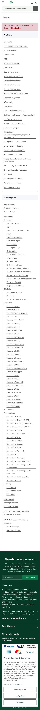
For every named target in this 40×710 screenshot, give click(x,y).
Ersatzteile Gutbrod (14, 330)
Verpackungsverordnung (13, 76)
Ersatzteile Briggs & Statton (17, 313)
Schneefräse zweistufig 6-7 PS (18, 461)
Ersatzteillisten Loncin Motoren (16, 93)
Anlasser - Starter (14, 224)
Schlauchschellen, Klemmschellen (20, 272)
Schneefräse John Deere (16, 434)
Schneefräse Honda (14, 430)
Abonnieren (30, 577)
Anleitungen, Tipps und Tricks (15, 166)
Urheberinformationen (12, 81)
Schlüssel (10, 296)
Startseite (8, 42)
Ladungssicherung (11, 506)
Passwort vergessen (12, 98)
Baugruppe (8, 220)
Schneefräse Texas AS (15, 451)
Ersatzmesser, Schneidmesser (18, 230)
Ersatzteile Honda (13, 334)
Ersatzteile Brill (12, 317)
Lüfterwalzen (12, 258)
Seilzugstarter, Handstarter (17, 275)
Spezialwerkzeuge (14, 530)
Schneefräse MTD (13, 437)
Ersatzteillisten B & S (12, 85)
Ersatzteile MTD (13, 365)
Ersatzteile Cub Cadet (15, 320)
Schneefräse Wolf (13, 454)
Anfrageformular (10, 50)
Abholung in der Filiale (12, 183)
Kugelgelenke (12, 244)
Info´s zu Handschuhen (13, 119)
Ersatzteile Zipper (13, 406)
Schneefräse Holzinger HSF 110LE (20, 423)
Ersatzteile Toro (13, 389)
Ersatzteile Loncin (13, 355)
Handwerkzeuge (13, 527)
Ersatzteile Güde (13, 327)
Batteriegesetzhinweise (13, 179)
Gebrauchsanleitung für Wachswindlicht (19, 115)
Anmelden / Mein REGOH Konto (16, 46)
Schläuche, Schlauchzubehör (18, 268)
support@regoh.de (27, 614)
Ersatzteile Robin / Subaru (17, 368)
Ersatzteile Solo (13, 375)
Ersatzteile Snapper (14, 372)
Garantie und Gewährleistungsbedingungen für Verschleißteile (17, 134)
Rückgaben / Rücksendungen (15, 142)
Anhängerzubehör (11, 503)
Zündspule (11, 494)
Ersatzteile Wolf (13, 396)
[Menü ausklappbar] (3, 1)
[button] (32, 3)
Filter (9, 234)
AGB (5, 59)
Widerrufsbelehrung (11, 63)
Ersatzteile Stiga (13, 379)
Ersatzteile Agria (13, 306)
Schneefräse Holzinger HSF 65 (18, 427)
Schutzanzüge (9, 211)
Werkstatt (8, 523)
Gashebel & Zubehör (14, 237)
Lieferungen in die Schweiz (14, 150)
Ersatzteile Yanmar (14, 399)
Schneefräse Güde (14, 480)
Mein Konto (8, 174)
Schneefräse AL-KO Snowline (18, 477)
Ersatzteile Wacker (14, 392)
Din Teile (7, 289)
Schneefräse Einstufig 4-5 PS (18, 420)
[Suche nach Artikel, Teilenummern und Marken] (35, 8)
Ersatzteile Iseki (13, 341)
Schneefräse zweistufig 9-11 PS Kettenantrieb (19, 466)
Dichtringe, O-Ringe (14, 292)
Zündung (7, 484)
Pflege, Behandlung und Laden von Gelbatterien (17, 160)
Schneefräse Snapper (15, 444)
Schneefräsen (9, 413)
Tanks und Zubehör (14, 282)
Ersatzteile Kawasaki (15, 348)
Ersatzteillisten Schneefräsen (15, 170)
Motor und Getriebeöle (13, 515)
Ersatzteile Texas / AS (15, 386)
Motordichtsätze (13, 261)
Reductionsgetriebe (14, 265)
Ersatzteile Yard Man (15, 403)
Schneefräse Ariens (14, 416)
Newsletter (8, 106)
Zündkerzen (11, 487)
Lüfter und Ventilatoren (16, 255)
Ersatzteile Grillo (13, 323)
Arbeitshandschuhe (11, 208)
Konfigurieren (20, 696)
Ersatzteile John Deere (15, 344)
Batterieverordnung (11, 72)
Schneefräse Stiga (14, 448)
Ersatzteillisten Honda (12, 89)
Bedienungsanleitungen (13, 154)
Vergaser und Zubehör (15, 286)
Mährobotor (8, 410)
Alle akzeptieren (20, 690)
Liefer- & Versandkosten (13, 146)
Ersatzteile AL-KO (13, 310)
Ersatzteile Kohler (13, 351)
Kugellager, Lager (13, 248)
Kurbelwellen (12, 251)
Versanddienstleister (12, 187)
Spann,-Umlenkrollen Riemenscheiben (21, 279)
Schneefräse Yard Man (15, 458)
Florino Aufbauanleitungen (14, 111)
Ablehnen (20, 702)
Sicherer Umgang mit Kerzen (15, 124)
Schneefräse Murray (14, 441)
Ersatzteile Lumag (14, 358)
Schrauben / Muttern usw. (16, 299)
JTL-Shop (24, 707)
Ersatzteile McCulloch (15, 361)
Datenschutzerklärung (13, 566)
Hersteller (8, 303)
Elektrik (9, 227)
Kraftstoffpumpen (13, 241)
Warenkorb (8, 102)
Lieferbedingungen (11, 128)
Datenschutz (17, 684)
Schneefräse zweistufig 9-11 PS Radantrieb (19, 472)
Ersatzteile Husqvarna (15, 337)
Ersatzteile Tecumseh (15, 382)
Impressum (7, 684)
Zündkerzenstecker (14, 491)
